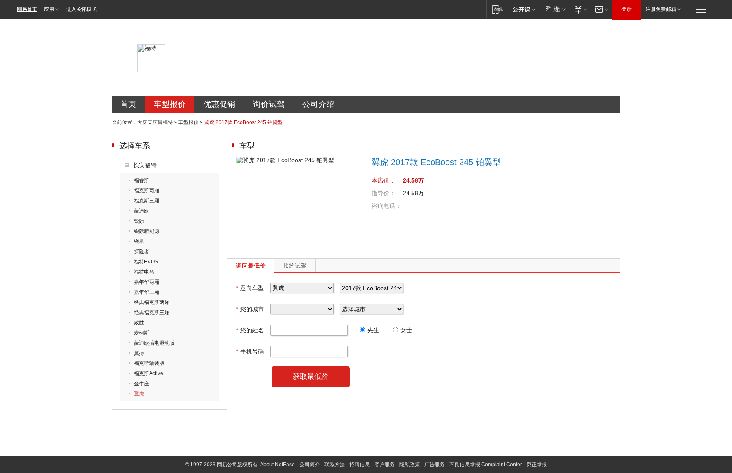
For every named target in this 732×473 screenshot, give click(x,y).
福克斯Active (148, 373)
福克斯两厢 (146, 191)
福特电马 (144, 272)
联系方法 (334, 464)
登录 (626, 9)
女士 (406, 330)
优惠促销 (219, 104)
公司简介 (309, 464)
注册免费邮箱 (661, 9)
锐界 (139, 241)
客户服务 (384, 464)
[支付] (580, 9)
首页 (128, 104)
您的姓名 (250, 330)
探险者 (141, 251)
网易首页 (27, 9)
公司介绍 (318, 104)
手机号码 (250, 351)
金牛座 (141, 384)
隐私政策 (409, 464)
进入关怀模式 (81, 9)
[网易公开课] (524, 9)
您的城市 (250, 309)
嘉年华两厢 (146, 282)
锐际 (139, 221)
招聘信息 (359, 464)
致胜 (139, 323)
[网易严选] (554, 9)
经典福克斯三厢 (151, 312)
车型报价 (170, 104)
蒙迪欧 (141, 211)
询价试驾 (269, 104)
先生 (373, 330)
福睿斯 (141, 180)
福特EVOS (146, 262)
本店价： (383, 180)
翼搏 (139, 353)
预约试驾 (295, 265)
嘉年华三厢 (146, 292)
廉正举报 (537, 464)
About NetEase (277, 464)
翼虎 (139, 394)
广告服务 (434, 464)
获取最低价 (311, 377)
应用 (49, 9)
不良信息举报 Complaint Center (485, 464)
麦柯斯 (141, 333)
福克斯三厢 (146, 201)
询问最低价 (251, 265)
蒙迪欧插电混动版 (154, 343)
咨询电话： (386, 205)
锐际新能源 (146, 231)
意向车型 (250, 288)
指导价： (383, 193)
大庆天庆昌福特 (155, 122)
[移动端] (497, 9)
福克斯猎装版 (149, 363)
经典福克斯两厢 (151, 302)
